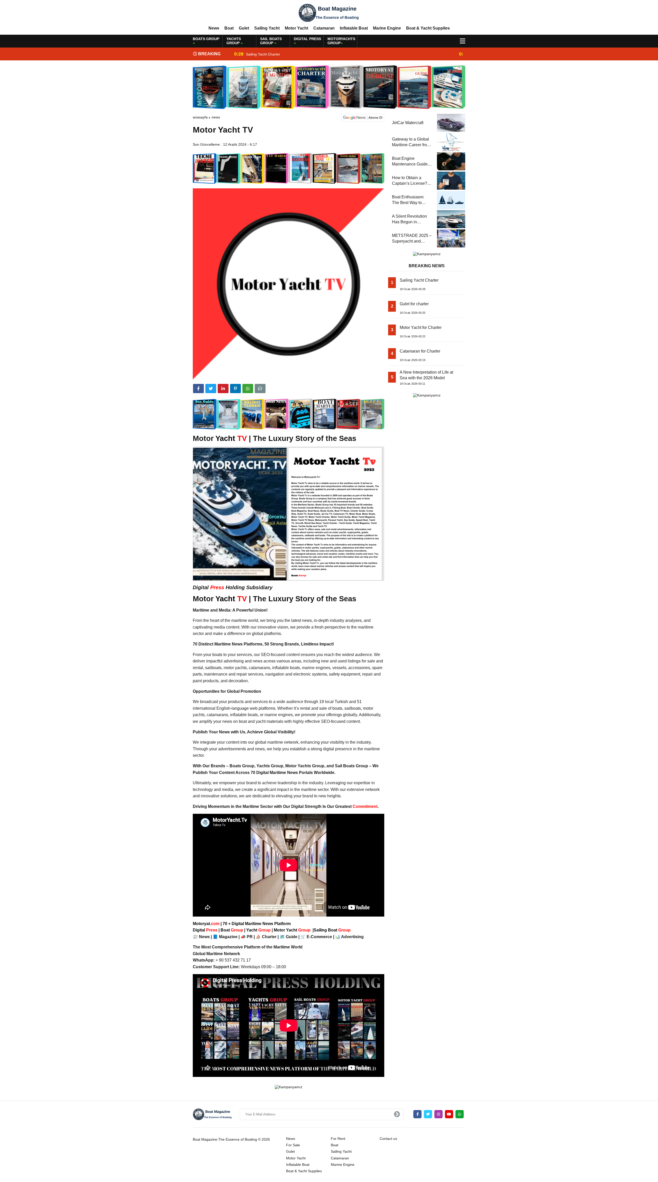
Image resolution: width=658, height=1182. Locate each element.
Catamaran (324, 28)
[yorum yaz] (260, 388)
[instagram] (438, 1114)
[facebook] (198, 388)
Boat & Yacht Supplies (428, 28)
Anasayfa (200, 117)
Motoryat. (206, 923)
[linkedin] (223, 388)
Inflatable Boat (354, 28)
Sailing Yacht (267, 28)
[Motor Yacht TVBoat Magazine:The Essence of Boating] (329, 13)
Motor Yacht (296, 28)
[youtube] (449, 1114)
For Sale (293, 1145)
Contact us (388, 1139)
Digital (205, 930)
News (213, 28)
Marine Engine (387, 28)
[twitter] (210, 388)
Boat (229, 28)
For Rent (338, 1139)
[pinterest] (235, 388)
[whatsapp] (459, 1114)
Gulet (244, 28)
